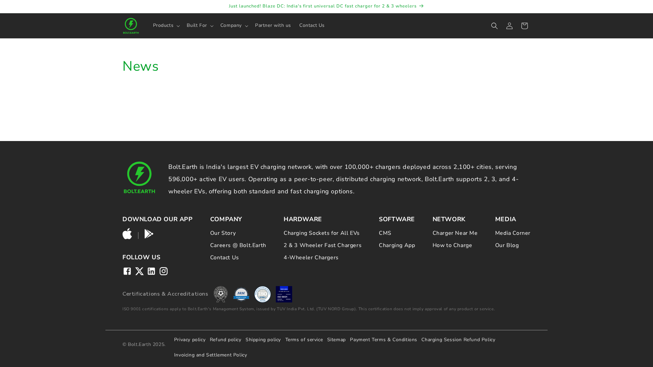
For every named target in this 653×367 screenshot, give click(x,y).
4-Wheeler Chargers (311, 257)
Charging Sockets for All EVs (322, 233)
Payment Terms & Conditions (383, 339)
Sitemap (336, 339)
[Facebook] (127, 271)
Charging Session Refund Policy (458, 339)
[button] (166, 25)
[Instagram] (163, 271)
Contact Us (224, 257)
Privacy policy (189, 339)
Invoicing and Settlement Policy (210, 355)
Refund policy (225, 339)
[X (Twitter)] (139, 271)
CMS (385, 233)
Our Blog (507, 245)
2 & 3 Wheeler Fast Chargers (323, 245)
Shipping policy (263, 339)
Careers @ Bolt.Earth (238, 245)
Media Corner (513, 233)
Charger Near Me (455, 233)
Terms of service (304, 339)
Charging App (397, 245)
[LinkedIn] (151, 271)
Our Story (223, 233)
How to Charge (452, 245)
